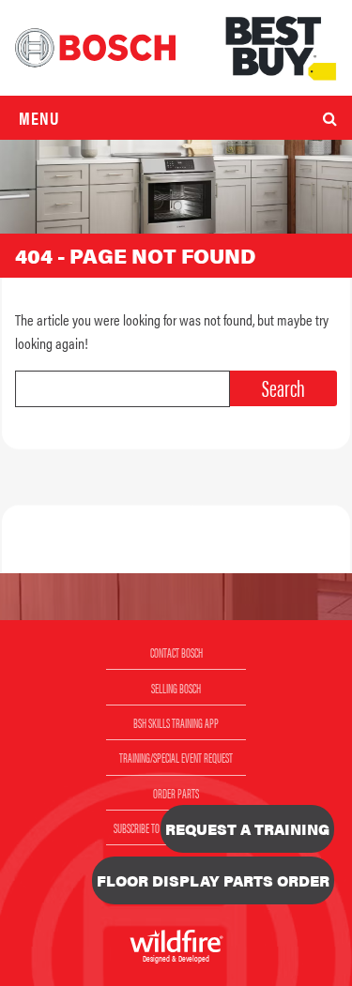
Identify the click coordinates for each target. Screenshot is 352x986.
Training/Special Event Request (176, 757)
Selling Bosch (176, 687)
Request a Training (247, 829)
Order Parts (176, 792)
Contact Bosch (176, 652)
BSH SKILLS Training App (176, 722)
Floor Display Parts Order (213, 880)
